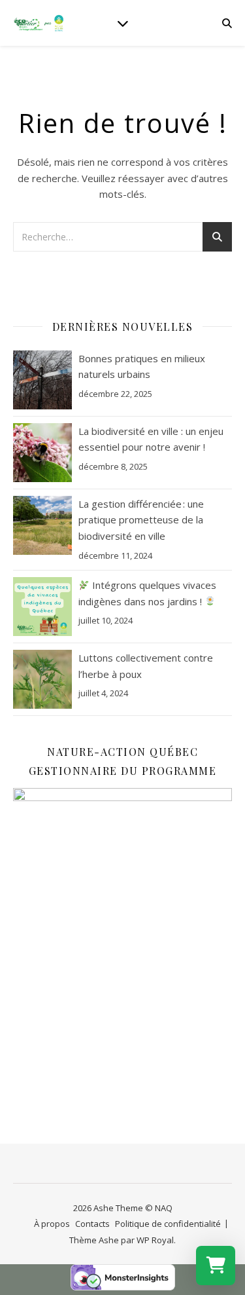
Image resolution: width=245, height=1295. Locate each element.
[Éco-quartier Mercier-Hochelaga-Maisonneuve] (39, 23)
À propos (52, 1223)
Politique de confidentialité (168, 1223)
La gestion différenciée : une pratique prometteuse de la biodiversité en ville (141, 519)
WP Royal (155, 1240)
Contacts (92, 1223)
